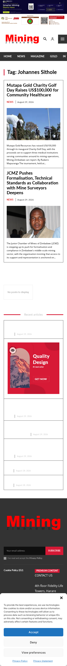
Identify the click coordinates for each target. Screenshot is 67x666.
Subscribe (54, 551)
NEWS (10, 102)
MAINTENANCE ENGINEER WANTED (32, 465)
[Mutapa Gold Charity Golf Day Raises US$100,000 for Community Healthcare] (33, 124)
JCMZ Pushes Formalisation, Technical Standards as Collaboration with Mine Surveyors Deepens (32, 183)
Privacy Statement (43, 661)
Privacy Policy (20, 661)
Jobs (9, 471)
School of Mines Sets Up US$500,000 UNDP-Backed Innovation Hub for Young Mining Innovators (31, 447)
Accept (34, 632)
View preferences (34, 652)
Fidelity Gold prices (18, 434)
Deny (33, 642)
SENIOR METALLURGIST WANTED (30, 479)
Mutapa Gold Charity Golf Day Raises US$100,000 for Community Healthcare (33, 90)
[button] (61, 598)
